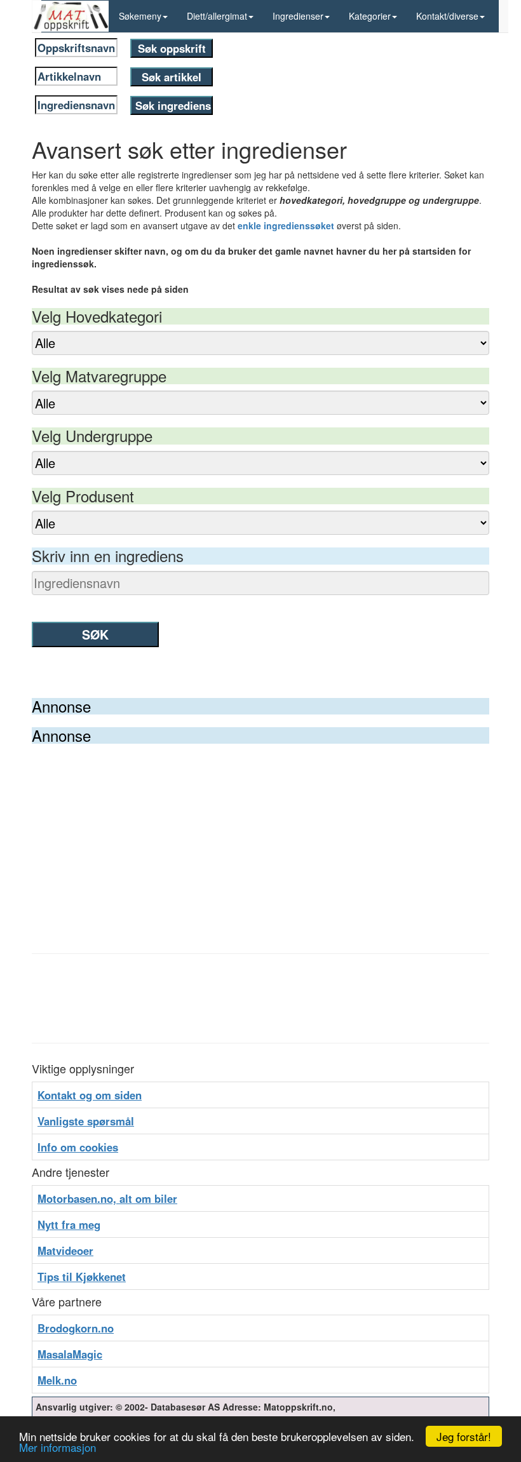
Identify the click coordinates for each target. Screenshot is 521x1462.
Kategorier (370, 16)
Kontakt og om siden (89, 1095)
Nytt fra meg (68, 1224)
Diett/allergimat (217, 16)
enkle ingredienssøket (286, 225)
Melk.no (57, 1380)
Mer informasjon (57, 1447)
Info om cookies (77, 1147)
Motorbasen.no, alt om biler (107, 1198)
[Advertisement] (260, 839)
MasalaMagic (69, 1354)
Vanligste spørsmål (85, 1121)
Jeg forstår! (463, 1436)
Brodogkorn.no (75, 1328)
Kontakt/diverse (447, 16)
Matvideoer (65, 1250)
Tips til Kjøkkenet (81, 1276)
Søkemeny (140, 16)
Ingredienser (298, 16)
